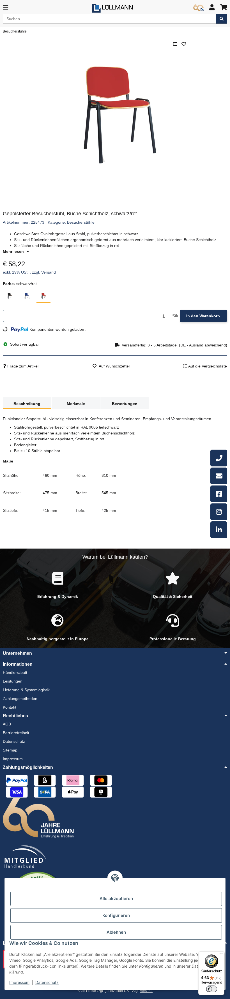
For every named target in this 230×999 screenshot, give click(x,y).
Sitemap (10, 750)
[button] (212, 7)
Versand (48, 272)
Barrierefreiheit (16, 732)
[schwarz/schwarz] (10, 296)
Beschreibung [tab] (26, 403)
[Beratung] (218, 458)
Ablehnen (116, 932)
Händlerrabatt (15, 672)
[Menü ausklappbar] (5, 7)
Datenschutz (47, 982)
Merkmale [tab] (76, 403)
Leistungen (12, 681)
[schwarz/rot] (43, 296)
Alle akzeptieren (116, 898)
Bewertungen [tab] (124, 403)
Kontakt (9, 707)
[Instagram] (218, 511)
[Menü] (221, 954)
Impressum (19, 982)
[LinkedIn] (218, 529)
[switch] (211, 989)
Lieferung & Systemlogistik (26, 690)
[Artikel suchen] (221, 19)
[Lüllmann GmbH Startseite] (112, 8)
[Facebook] (218, 493)
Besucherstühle (81, 222)
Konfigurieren (116, 915)
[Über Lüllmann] (198, 7)
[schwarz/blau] (27, 296)
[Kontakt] (218, 476)
